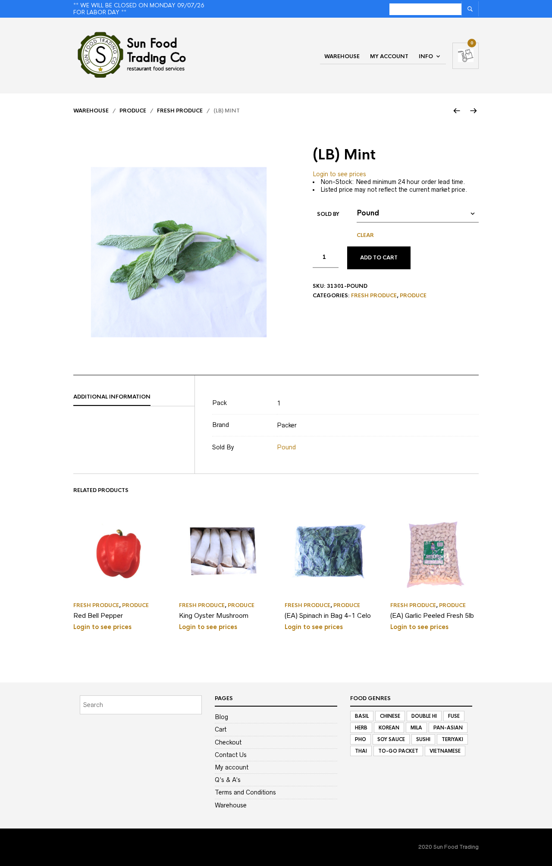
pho (360, 739)
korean (389, 728)
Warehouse (342, 56)
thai (361, 751)
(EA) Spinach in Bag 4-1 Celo (328, 615)
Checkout (228, 742)
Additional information (112, 396)
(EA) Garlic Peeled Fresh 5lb (432, 615)
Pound (286, 447)
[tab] (133, 397)
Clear (365, 235)
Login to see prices (339, 174)
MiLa (416, 728)
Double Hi (424, 716)
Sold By (328, 214)
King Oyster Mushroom (213, 615)
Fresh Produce (180, 110)
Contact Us (231, 754)
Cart (220, 729)
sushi (423, 739)
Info (426, 56)
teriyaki (452, 739)
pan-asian (448, 728)
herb (361, 728)
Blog (221, 716)
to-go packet (398, 751)
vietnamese (445, 751)
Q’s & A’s (228, 779)
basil (362, 716)
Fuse (454, 716)
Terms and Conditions (245, 792)
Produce (132, 110)
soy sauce (391, 739)
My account (389, 56)
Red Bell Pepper (98, 615)
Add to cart (379, 257)
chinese (390, 716)
